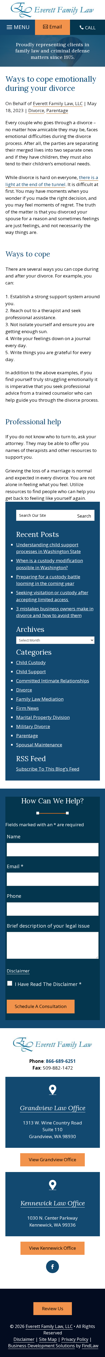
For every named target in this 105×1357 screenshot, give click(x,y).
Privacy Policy (74, 1339)
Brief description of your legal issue (48, 926)
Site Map (48, 1339)
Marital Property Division (43, 717)
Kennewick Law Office (52, 1203)
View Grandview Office (52, 1159)
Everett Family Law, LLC (58, 103)
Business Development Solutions (41, 1346)
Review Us (52, 1308)
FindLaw (90, 1346)
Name (13, 836)
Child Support (31, 671)
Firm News (27, 708)
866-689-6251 (61, 1061)
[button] (17, 26)
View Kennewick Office (52, 1248)
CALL (90, 27)
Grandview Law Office (52, 1108)
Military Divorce (33, 726)
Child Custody (31, 662)
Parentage (57, 110)
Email (55, 26)
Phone (14, 896)
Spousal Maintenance (39, 745)
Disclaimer (18, 971)
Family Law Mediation (40, 699)
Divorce (36, 110)
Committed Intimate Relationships (52, 681)
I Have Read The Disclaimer (48, 984)
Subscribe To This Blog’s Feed (47, 769)
